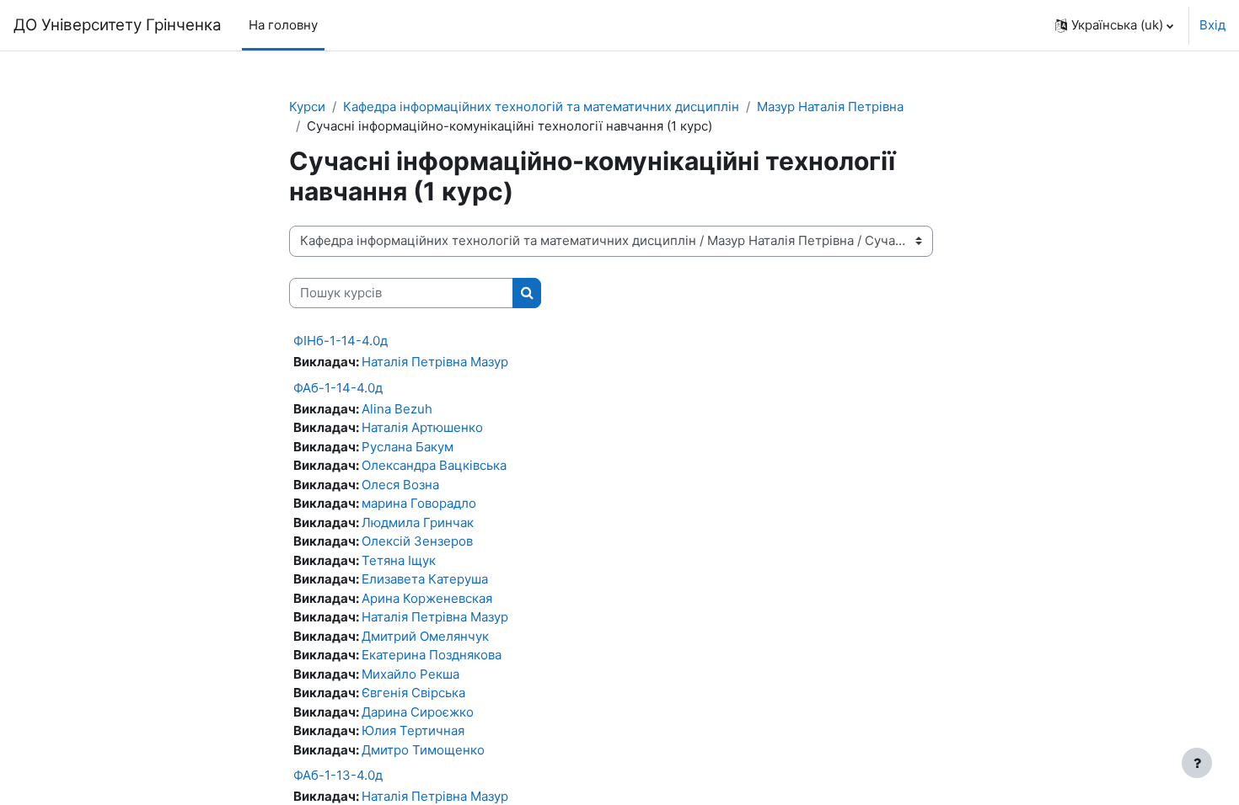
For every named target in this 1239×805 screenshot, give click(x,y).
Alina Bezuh (397, 409)
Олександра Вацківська (434, 465)
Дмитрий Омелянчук (425, 636)
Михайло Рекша (410, 674)
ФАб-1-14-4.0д (338, 388)
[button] (1114, 25)
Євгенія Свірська (413, 693)
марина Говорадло (419, 503)
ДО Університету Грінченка (117, 25)
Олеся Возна (400, 485)
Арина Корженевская (427, 598)
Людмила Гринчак (418, 522)
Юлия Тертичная (413, 730)
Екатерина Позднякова (432, 655)
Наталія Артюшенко (422, 427)
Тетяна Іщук (399, 560)
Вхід (1212, 25)
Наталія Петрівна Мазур (435, 362)
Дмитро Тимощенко (423, 750)
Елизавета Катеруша (425, 579)
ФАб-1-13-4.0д (338, 775)
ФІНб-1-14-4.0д (340, 341)
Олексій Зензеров (417, 541)
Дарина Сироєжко (418, 712)
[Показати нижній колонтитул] (1197, 763)
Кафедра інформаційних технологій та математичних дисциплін (541, 107)
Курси (307, 107)
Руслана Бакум (407, 447)
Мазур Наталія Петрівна (830, 107)
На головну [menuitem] (283, 25)
